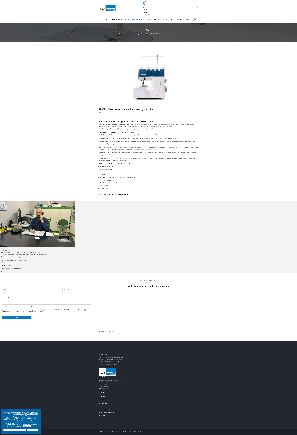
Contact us (180, 19)
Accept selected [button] (20, 430)
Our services (170, 19)
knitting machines (151, 19)
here (34, 419)
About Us (189, 19)
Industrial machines (118, 19)
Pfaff (100, 112)
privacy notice (22, 310)
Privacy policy (102, 396)
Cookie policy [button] (10, 426)
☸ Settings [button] (27, 426)
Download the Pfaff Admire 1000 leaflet (114, 194)
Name (34, 289)
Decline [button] (9, 430)
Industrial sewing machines (105, 406)
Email (3, 289)
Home (107, 19)
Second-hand (102, 415)
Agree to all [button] (32, 430)
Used (162, 19)
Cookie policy (102, 399)
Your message (6, 297)
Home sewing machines (135, 19)
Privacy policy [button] (19, 426)
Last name (65, 289)
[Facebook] (197, 8)
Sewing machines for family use (107, 409)
